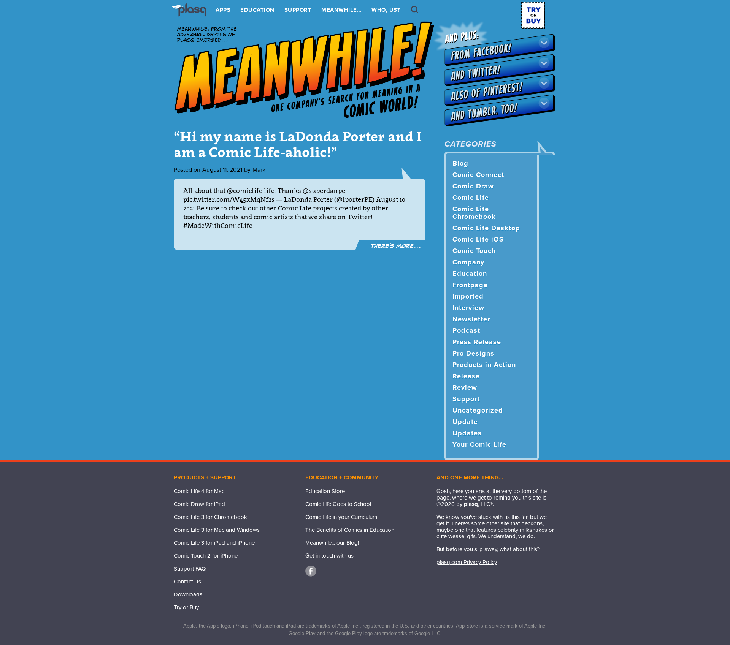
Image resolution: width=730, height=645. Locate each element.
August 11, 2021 (222, 170)
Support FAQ (190, 568)
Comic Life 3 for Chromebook (210, 517)
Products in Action (484, 364)
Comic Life (470, 197)
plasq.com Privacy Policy (466, 562)
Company (468, 262)
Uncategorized (477, 410)
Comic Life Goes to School (338, 504)
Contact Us (187, 581)
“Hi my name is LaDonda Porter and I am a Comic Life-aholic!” (298, 144)
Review (464, 387)
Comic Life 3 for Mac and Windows (217, 529)
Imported (468, 296)
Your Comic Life (479, 444)
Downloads (188, 594)
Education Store (325, 491)
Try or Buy (186, 607)
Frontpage (470, 285)
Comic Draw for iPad (199, 504)
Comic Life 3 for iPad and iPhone (214, 542)
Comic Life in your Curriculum (341, 517)
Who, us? (385, 9)
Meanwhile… (341, 9)
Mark (258, 170)
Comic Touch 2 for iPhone (206, 555)
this (533, 549)
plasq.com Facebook (311, 571)
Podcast (466, 330)
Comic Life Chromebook (474, 213)
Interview (468, 308)
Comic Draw (473, 186)
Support (298, 9)
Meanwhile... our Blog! (332, 542)
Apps (223, 9)
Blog (460, 163)
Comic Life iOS (478, 239)
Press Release (476, 342)
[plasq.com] (192, 16)
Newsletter (471, 319)
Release (466, 376)
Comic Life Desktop (486, 228)
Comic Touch (474, 251)
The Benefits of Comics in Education (349, 529)
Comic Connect (478, 175)
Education (257, 9)
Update (465, 421)
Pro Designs (473, 353)
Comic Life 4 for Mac (199, 491)
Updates (467, 433)
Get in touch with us (329, 555)
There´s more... (396, 246)
